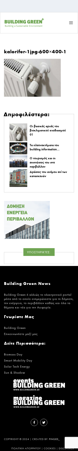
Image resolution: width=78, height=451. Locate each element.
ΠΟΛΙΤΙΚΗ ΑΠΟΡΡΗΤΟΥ (26, 448)
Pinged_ (54, 439)
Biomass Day (13, 354)
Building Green (15, 328)
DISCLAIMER (66, 448)
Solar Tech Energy (17, 366)
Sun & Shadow (14, 372)
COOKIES (50, 448)
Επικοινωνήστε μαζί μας (21, 334)
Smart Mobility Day (18, 360)
